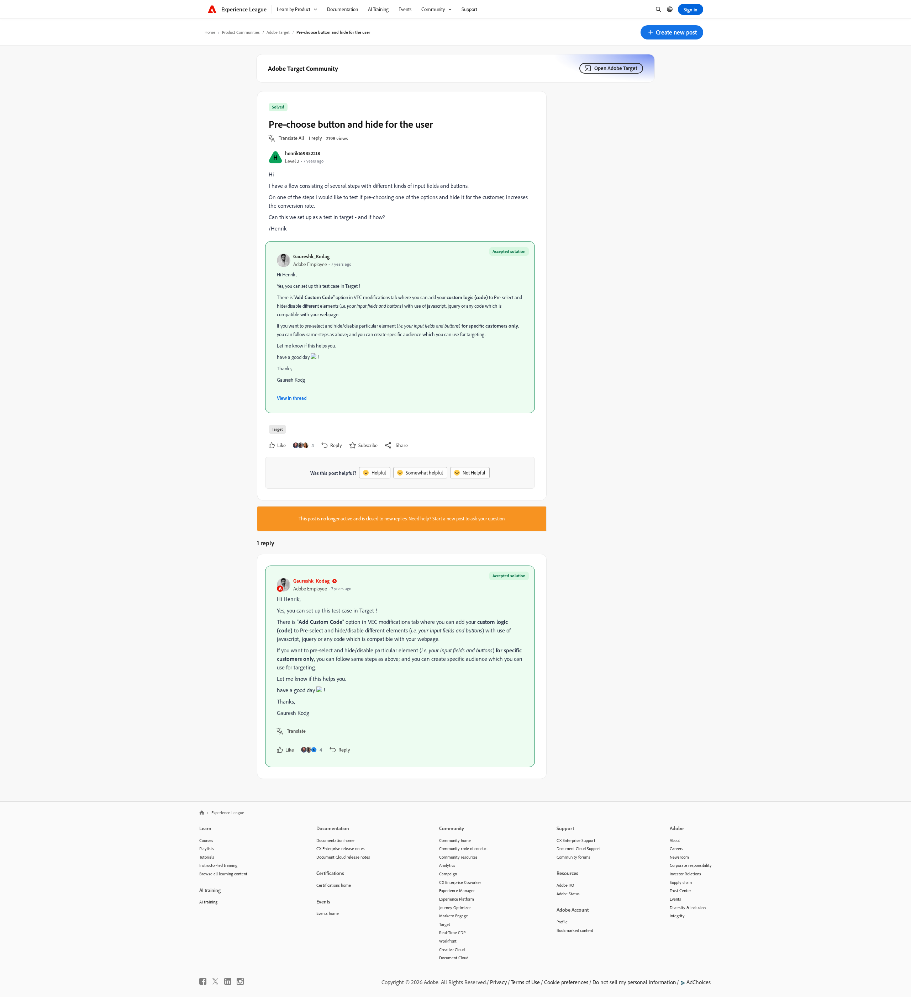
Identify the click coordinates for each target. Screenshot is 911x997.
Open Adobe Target (615, 68)
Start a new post (448, 518)
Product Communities (241, 32)
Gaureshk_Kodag (311, 256)
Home (210, 32)
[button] (672, 32)
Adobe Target (278, 32)
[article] (400, 666)
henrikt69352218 (302, 153)
